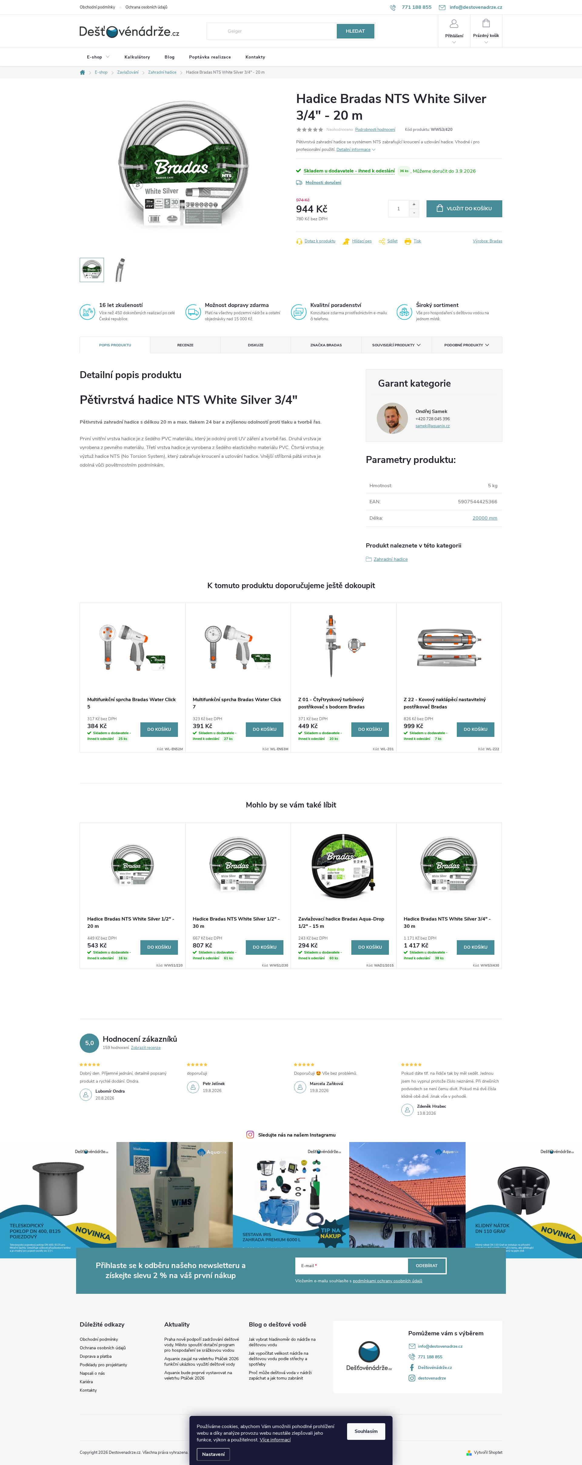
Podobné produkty (463, 345)
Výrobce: (487, 241)
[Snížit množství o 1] (414, 213)
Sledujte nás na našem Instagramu (297, 1135)
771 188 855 (430, 1357)
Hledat (355, 31)
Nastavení (213, 1454)
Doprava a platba (96, 1356)
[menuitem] (98, 57)
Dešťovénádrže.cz (435, 1367)
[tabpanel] (133, 677)
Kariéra (86, 1382)
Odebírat (427, 1266)
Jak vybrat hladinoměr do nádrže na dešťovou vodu (282, 1342)
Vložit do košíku (469, 208)
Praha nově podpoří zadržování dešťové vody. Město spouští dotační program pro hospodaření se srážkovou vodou (201, 1345)
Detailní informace (353, 149)
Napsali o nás (92, 1373)
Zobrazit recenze (146, 1047)
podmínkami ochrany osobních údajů (387, 1281)
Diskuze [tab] (255, 345)
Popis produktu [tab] (115, 345)
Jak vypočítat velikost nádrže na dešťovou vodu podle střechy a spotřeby (278, 1358)
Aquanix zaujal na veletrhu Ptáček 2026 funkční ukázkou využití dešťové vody (201, 1361)
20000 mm (485, 518)
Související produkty (393, 345)
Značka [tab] (326, 345)
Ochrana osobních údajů (146, 7)
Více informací (275, 1440)
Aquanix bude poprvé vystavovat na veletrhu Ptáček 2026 (198, 1375)
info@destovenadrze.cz (440, 1346)
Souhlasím (366, 1431)
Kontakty (88, 1390)
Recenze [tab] (185, 345)
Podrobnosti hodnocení (375, 129)
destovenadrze (432, 1378)
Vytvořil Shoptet (488, 1452)
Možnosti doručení (323, 182)
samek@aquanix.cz (433, 426)
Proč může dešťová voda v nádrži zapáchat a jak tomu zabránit (280, 1375)
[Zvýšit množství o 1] (414, 205)
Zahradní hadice (391, 559)
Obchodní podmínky (97, 7)
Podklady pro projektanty (103, 1365)
